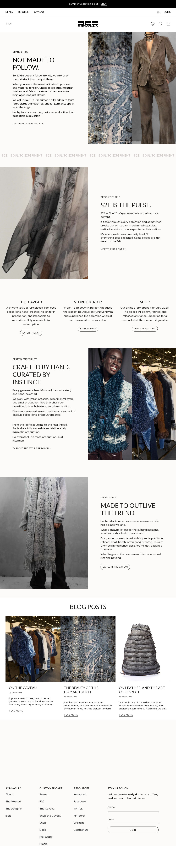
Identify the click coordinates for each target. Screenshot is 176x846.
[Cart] (168, 24)
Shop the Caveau (50, 815)
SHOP (104, 3)
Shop (43, 822)
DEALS (9, 11)
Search (44, 794)
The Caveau (47, 808)
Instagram (80, 794)
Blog (8, 815)
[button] (9, 23)
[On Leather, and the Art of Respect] (143, 649)
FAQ (42, 801)
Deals (43, 830)
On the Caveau (23, 688)
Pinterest (79, 815)
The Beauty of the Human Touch (81, 690)
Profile (43, 844)
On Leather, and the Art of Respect (142, 690)
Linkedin (79, 822)
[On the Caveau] (33, 649)
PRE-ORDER (23, 11)
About (10, 794)
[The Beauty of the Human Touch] (88, 649)
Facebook (80, 801)
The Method (13, 801)
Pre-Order (46, 837)
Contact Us (81, 830)
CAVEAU (39, 11)
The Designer (14, 808)
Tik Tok (78, 808)
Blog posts (88, 606)
